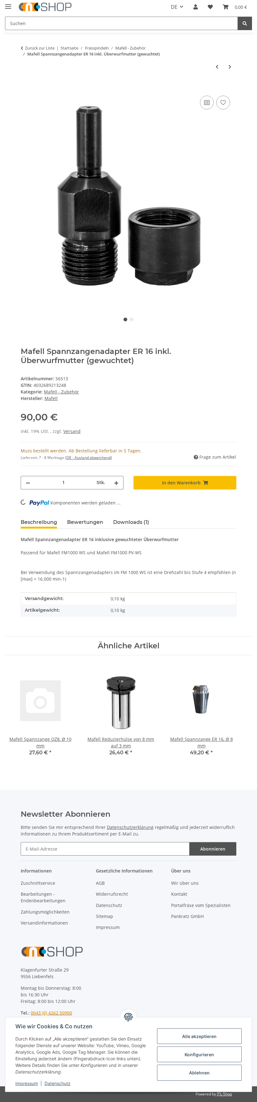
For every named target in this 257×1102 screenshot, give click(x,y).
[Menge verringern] (28, 482)
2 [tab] (132, 319)
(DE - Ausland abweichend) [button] (88, 457)
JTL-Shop (224, 1094)
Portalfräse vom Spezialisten (201, 905)
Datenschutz (58, 1083)
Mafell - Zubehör (61, 392)
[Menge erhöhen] (116, 482)
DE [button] (174, 6)
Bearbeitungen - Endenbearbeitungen (43, 897)
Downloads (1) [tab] (131, 522)
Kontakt (179, 894)
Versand (72, 431)
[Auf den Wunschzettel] (223, 102)
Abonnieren (212, 849)
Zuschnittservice (38, 883)
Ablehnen (199, 1072)
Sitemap (104, 916)
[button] (195, 7)
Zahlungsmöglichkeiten (45, 912)
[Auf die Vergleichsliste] (207, 102)
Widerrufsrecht (112, 894)
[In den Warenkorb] (26, 87)
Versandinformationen (44, 923)
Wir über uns (185, 883)
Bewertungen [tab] (85, 522)
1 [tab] (125, 319)
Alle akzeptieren (199, 1036)
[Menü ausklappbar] (8, 4)
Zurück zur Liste (40, 48)
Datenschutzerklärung (130, 827)
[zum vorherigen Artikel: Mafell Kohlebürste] (217, 66)
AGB (100, 883)
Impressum (26, 1083)
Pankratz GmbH (187, 916)
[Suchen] (245, 23)
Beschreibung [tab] (39, 522)
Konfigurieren (199, 1054)
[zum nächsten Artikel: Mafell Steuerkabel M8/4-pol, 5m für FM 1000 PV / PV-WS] (229, 66)
